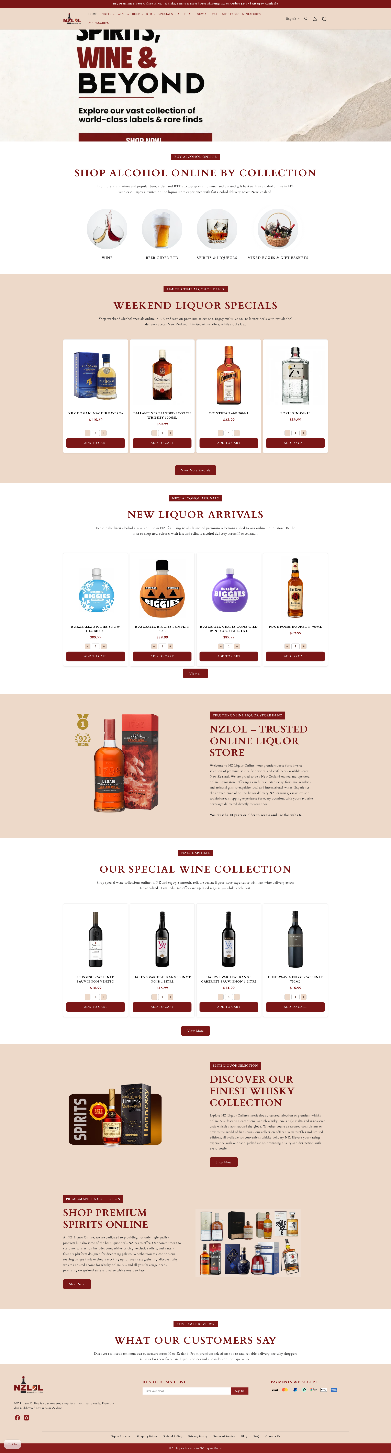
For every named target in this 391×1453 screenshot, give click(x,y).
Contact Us (272, 1436)
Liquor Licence (121, 1436)
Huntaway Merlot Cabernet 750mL (295, 979)
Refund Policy (172, 1436)
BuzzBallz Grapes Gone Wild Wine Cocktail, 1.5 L (229, 629)
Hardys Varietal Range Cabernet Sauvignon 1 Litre (229, 979)
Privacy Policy (198, 1436)
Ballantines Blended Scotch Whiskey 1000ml (162, 415)
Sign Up (239, 1391)
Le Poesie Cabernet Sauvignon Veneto (95, 979)
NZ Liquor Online (211, 1448)
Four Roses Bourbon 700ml (295, 627)
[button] (107, 14)
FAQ (256, 1436)
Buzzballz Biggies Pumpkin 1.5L (162, 629)
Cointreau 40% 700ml (229, 413)
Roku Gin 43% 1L (295, 413)
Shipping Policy (147, 1436)
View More (195, 1031)
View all (195, 673)
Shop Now (224, 1162)
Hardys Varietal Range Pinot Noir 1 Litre (162, 979)
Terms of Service (224, 1436)
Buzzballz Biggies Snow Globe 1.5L (95, 629)
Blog (244, 1436)
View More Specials (195, 470)
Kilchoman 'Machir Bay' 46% (95, 413)
